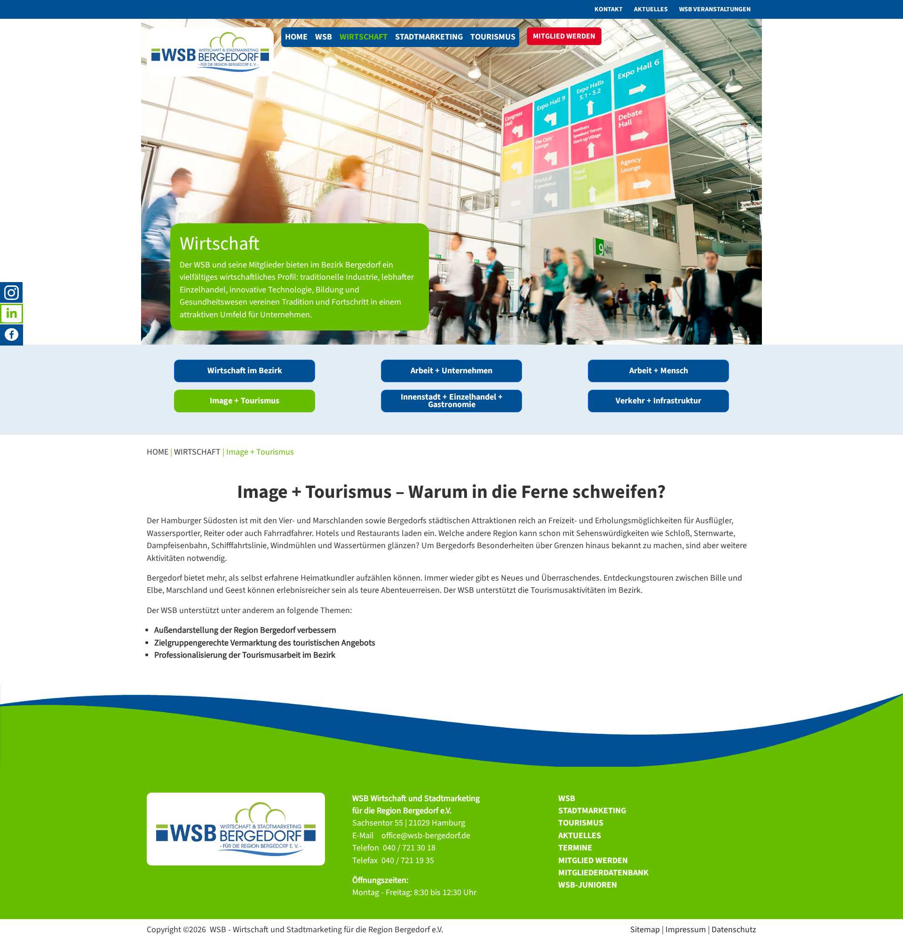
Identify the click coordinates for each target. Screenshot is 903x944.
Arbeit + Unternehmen (451, 371)
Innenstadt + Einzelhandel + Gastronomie (452, 400)
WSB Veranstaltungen (715, 9)
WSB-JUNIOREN (587, 885)
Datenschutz (734, 930)
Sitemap (645, 930)
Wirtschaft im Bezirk (244, 371)
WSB (323, 37)
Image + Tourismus (244, 401)
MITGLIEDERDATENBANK (603, 873)
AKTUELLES (579, 836)
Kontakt (608, 9)
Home (296, 37)
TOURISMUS (580, 823)
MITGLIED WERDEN (593, 860)
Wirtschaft (364, 37)
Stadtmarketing (429, 37)
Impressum (685, 930)
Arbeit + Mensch (658, 371)
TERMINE (575, 848)
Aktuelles (651, 9)
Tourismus (492, 37)
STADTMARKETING (592, 811)
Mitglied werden (564, 36)
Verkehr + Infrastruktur (658, 401)
